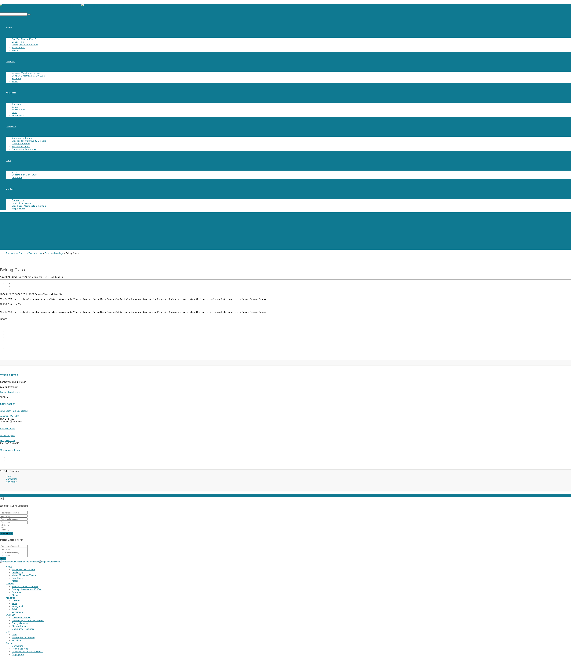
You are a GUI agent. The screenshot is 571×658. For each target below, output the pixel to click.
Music (15, 81)
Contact (10, 189)
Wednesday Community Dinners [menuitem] (28, 620)
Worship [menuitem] (10, 583)
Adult (14, 112)
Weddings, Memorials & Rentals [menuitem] (27, 651)
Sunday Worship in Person (26, 73)
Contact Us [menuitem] (17, 646)
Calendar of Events (22, 138)
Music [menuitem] (15, 595)
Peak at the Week (21, 203)
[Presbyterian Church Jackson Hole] (285, 6)
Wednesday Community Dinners (29, 141)
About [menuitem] (9, 566)
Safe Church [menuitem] (18, 578)
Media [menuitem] (15, 581)
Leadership (18, 42)
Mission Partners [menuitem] (20, 626)
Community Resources (24, 149)
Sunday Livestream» (10, 392)
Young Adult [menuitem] (17, 606)
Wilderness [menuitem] (17, 612)
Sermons (16, 78)
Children (16, 104)
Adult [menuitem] (14, 609)
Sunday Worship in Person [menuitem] (25, 586)
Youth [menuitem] (14, 603)
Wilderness (18, 115)
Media (15, 50)
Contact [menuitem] (10, 643)
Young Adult (18, 110)
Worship (10, 61)
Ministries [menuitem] (10, 598)
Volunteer (17, 177)
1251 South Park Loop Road (14, 411)
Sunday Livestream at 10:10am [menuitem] (27, 589)
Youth (15, 107)
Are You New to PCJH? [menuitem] (23, 569)
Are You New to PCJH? (24, 39)
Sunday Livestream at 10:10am (29, 76)
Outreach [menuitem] (10, 614)
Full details (5, 496)
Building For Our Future (25, 175)
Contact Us (18, 200)
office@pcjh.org (7, 435)
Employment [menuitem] (18, 654)
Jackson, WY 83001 (10, 416)
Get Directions (18, 496)
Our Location (7, 403)
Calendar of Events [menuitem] (21, 617)
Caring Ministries (21, 143)
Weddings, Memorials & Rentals (29, 206)
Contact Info (7, 428)
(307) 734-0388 (7, 440)
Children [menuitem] (16, 600)
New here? (11, 481)
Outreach (11, 126)
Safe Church (18, 47)
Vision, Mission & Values (25, 44)
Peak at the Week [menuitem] (20, 648)
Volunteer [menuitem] (16, 640)
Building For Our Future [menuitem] (23, 637)
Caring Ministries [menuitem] (20, 623)
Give (8, 160)
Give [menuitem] (8, 631)
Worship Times (9, 374)
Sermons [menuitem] (16, 592)
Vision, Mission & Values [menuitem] (24, 575)
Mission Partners (21, 146)
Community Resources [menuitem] (23, 629)
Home (9, 476)
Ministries (11, 93)
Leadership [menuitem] (17, 572)
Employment (18, 208)
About (9, 27)
